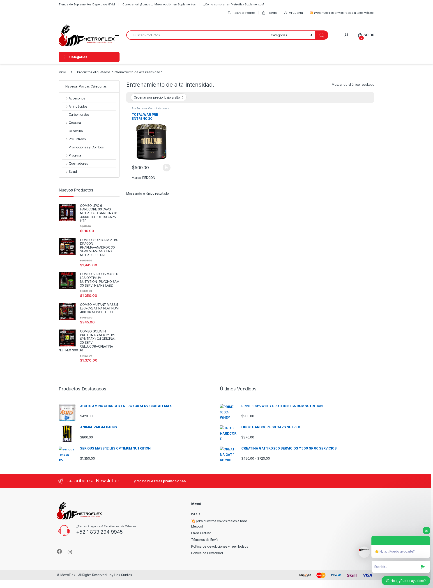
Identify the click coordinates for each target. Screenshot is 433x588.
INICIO (195, 514)
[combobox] (197, 35)
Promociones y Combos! (86, 147)
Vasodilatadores (158, 108)
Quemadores (78, 163)
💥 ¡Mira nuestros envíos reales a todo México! (342, 12)
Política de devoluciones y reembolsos (219, 546)
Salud (73, 171)
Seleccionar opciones (161, 167)
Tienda (272, 12)
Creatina (75, 123)
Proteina (75, 155)
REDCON (148, 178)
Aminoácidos (78, 106)
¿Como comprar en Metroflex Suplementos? (234, 4)
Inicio (62, 72)
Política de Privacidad (207, 553)
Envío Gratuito (201, 533)
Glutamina (76, 131)
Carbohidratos (79, 114)
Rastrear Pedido (244, 12)
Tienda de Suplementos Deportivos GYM (87, 4)
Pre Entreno (139, 108)
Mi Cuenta (296, 12)
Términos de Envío (205, 540)
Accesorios (77, 98)
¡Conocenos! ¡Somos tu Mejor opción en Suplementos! (159, 4)
